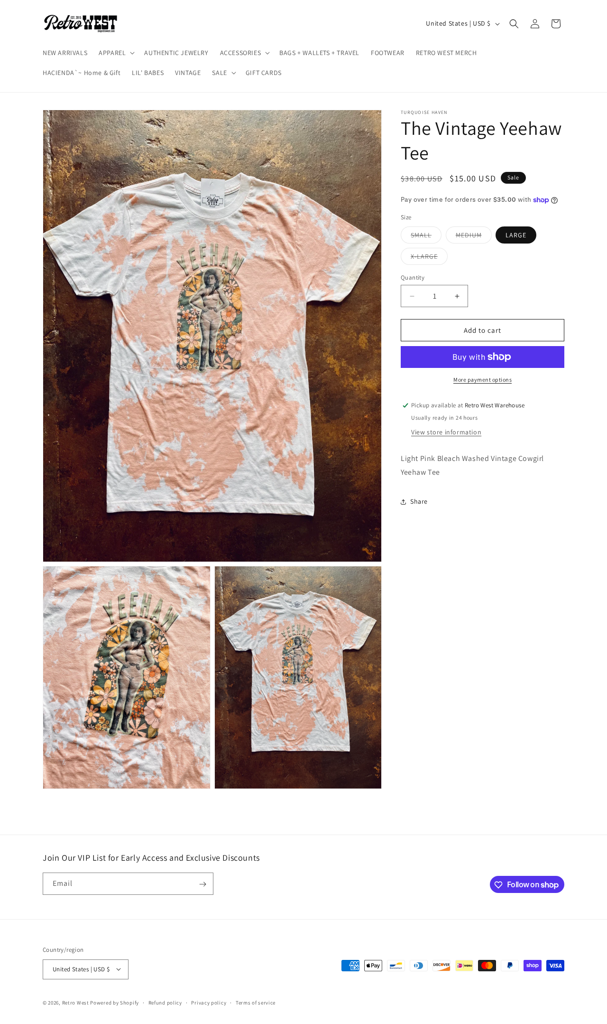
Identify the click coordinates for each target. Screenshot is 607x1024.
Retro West (75, 1002)
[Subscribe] (202, 884)
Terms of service (256, 1002)
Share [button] (419, 501)
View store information (446, 432)
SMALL (426, 237)
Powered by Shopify (114, 1002)
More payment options (482, 379)
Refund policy (165, 1002)
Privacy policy (208, 1002)
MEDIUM (474, 237)
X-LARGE (429, 258)
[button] (115, 53)
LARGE (516, 235)
